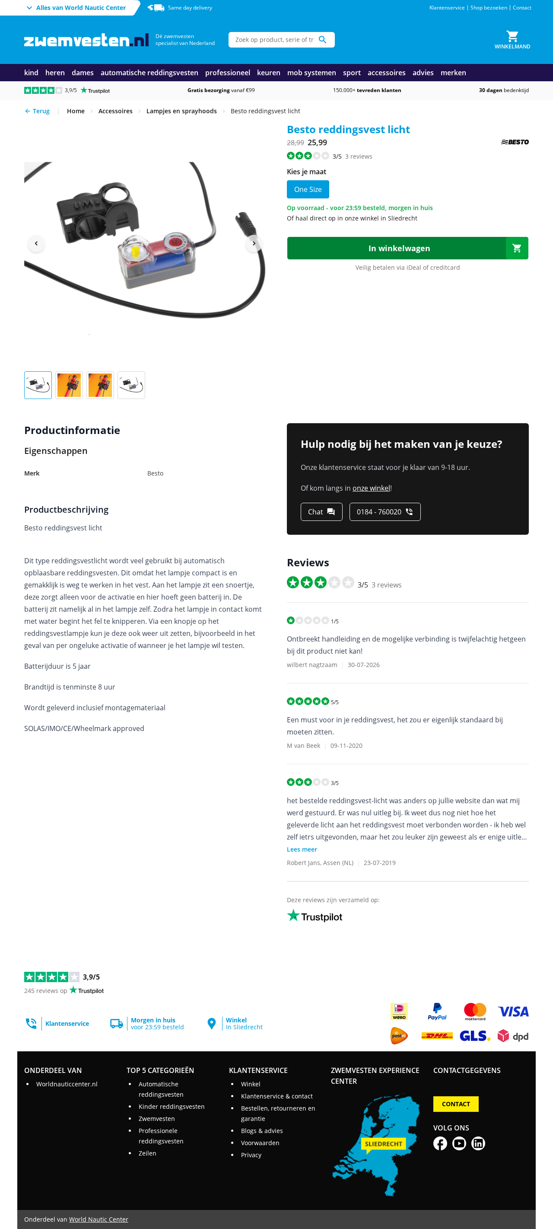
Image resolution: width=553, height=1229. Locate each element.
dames (83, 72)
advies (423, 72)
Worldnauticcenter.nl (67, 1084)
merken (453, 72)
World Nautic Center (98, 1219)
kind (31, 72)
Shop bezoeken (488, 7)
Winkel (251, 1084)
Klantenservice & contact (277, 1096)
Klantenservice (447, 7)
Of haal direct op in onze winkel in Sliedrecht (352, 218)
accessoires (387, 72)
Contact (522, 7)
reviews (358, 156)
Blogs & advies (262, 1131)
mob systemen (311, 72)
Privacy (251, 1155)
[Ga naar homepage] (86, 40)
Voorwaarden (260, 1143)
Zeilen (147, 1153)
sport (352, 72)
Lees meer (302, 849)
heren (55, 72)
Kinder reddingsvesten (172, 1106)
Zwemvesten (157, 1118)
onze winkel (371, 488)
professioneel (227, 72)
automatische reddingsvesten (149, 72)
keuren (268, 72)
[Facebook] (440, 1143)
